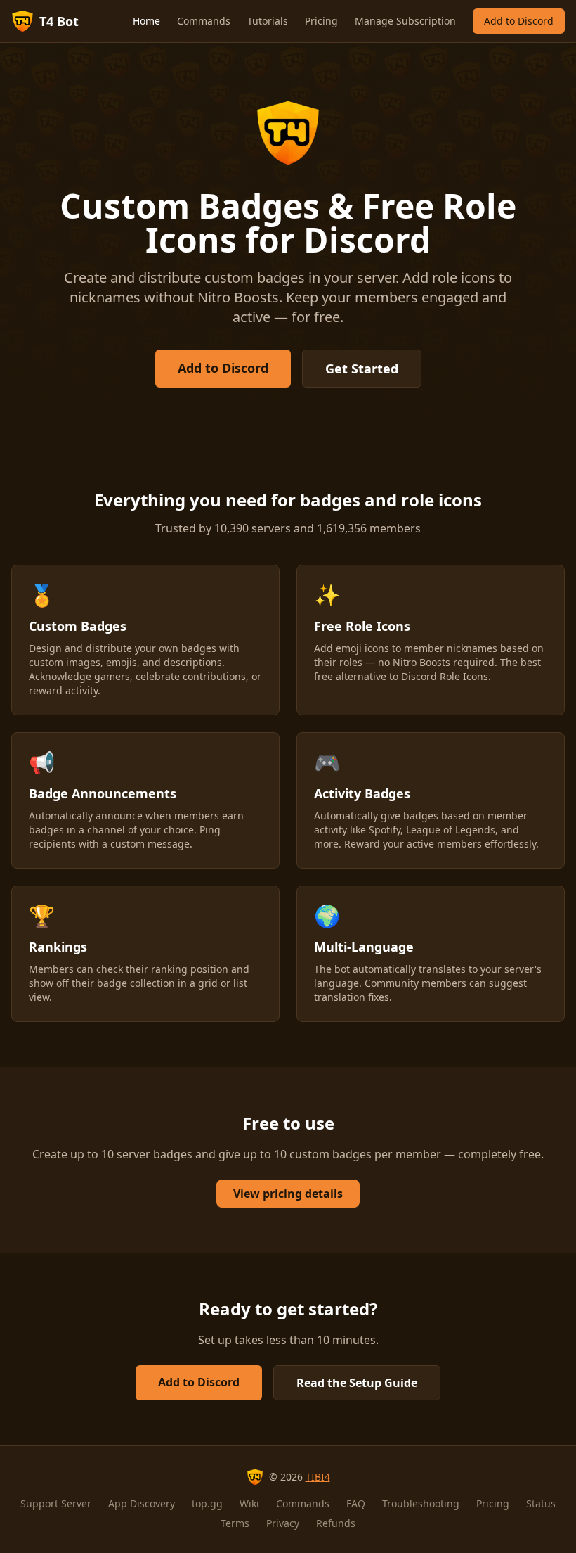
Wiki (249, 1503)
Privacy (282, 1523)
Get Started (361, 368)
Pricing (321, 20)
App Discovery (141, 1503)
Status (541, 1503)
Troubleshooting (420, 1503)
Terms (235, 1523)
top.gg (207, 1503)
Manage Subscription (405, 20)
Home (146, 20)
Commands (203, 20)
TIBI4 (318, 1476)
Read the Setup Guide (356, 1383)
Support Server (55, 1503)
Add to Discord (519, 20)
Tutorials (267, 20)
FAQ (355, 1503)
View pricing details (288, 1193)
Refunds (335, 1523)
